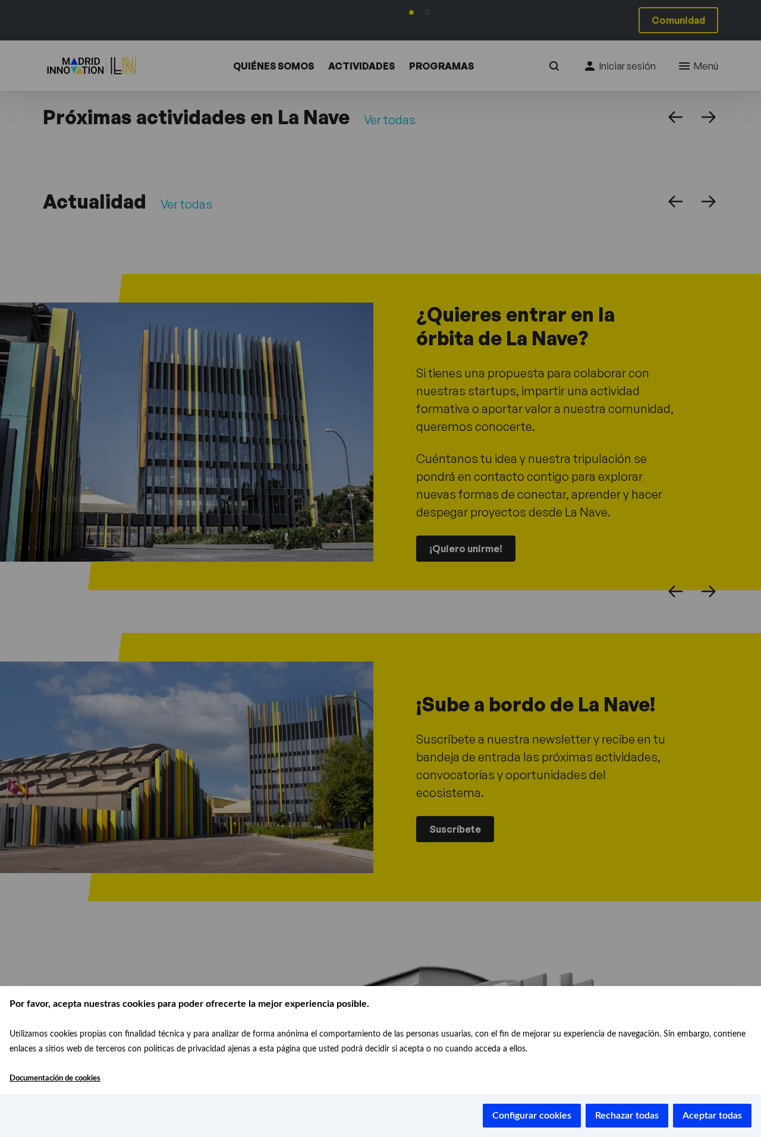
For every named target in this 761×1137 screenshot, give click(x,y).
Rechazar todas (627, 1115)
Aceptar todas (712, 1115)
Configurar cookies (531, 1115)
